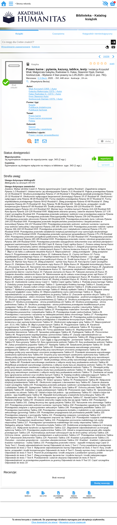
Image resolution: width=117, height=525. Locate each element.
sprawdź (106, 165)
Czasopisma (58, 33)
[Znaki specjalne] (113, 47)
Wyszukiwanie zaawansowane (15, 47)
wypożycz (106, 158)
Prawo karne (35, 116)
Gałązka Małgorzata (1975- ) (45, 91)
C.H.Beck (42, 78)
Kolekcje (36, 47)
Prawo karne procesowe (40, 118)
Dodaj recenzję (102, 483)
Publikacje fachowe (38, 110)
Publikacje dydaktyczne (40, 107)
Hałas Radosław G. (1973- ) (45, 94)
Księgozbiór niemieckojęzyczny (97, 33)
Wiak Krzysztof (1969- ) (43, 89)
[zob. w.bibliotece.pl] (29, 141)
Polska (32, 121)
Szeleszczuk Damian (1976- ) (46, 99)
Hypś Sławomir (39, 96)
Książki (19, 33)
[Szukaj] (113, 42)
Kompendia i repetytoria (40, 129)
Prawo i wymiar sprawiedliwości (44, 135)
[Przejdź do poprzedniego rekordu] (99, 57)
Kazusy (32, 126)
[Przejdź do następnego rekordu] (113, 57)
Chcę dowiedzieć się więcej (44, 522)
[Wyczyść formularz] (107, 47)
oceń (112, 63)
